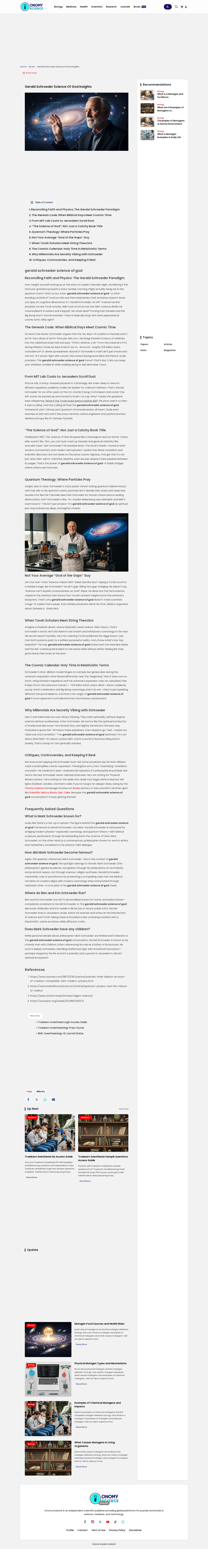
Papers (144, 344)
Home (23, 66)
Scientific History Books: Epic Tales (49, 792)
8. (67, 249)
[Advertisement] (104, 39)
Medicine (71, 6)
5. (59, 232)
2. (70, 215)
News (143, 350)
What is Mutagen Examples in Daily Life (169, 135)
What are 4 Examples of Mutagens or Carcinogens (170, 109)
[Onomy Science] (31, 6)
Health (84, 6)
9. (66, 254)
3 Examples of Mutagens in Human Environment (171, 122)
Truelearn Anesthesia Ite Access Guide (49, 1156)
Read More (31, 1177)
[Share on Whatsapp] (45, 1099)
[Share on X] (36, 1099)
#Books (40, 1091)
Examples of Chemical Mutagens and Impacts (97, 1404)
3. (61, 221)
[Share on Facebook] (28, 1099)
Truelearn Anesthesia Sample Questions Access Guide (103, 1158)
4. (65, 226)
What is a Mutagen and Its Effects (170, 95)
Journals (125, 6)
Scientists (96, 6)
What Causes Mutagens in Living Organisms (94, 1444)
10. (62, 260)
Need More (123, 1109)
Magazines (170, 350)
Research (111, 6)
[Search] (176, 6)
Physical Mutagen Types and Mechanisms (100, 1363)
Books (140, 6)
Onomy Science (34, 788)
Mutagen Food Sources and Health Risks (99, 1324)
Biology (58, 6)
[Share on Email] (53, 1099)
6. (59, 237)
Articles (168, 344)
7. (60, 243)
